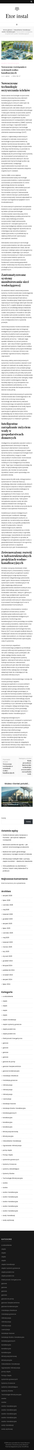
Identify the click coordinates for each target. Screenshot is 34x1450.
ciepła (5, 1001)
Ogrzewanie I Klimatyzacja (12, 1145)
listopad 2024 (7, 965)
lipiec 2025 (6, 928)
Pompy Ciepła (8, 1155)
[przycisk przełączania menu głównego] (17, 24)
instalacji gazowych (10, 1113)
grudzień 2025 (8, 919)
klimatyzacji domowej (10, 1132)
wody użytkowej (8, 1220)
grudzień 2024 (8, 961)
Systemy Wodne (8, 1173)
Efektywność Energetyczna (12, 1038)
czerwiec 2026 (8, 905)
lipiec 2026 (6, 900)
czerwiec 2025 (8, 933)
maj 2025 (6, 937)
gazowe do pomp (9, 1062)
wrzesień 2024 (8, 975)
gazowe (5, 1043)
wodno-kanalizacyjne (10, 63)
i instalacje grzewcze (10, 1080)
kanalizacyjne (7, 1118)
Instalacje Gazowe (9, 1104)
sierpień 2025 (7, 923)
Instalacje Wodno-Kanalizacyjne (14, 1108)
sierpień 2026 (7, 896)
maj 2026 (6, 910)
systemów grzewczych (11, 1160)
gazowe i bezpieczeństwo (12, 1066)
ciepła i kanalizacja (9, 1020)
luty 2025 (6, 951)
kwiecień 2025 (8, 942)
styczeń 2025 (7, 956)
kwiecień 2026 (8, 914)
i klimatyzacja (7, 1085)
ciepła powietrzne (9, 1029)
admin (7, 76)
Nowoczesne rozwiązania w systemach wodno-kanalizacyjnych (15, 803)
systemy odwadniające (11, 1169)
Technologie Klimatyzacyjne (13, 1178)
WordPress (25, 1447)
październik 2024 (9, 970)
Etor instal (17, 15)
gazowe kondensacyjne (11, 1071)
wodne (5, 1183)
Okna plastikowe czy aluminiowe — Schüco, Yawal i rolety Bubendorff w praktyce (15, 868)
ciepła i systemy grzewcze (12, 1024)
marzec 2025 (7, 947)
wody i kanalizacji (9, 1215)
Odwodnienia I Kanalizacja (12, 1141)
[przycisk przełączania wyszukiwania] (31, 1)
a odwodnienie (8, 996)
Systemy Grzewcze (9, 1164)
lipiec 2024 (6, 984)
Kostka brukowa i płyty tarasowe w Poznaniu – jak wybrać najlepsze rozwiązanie (15, 837)
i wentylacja (7, 1099)
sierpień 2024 (7, 979)
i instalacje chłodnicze (10, 1076)
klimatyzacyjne (8, 1136)
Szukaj (3, 818)
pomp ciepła (7, 1150)
